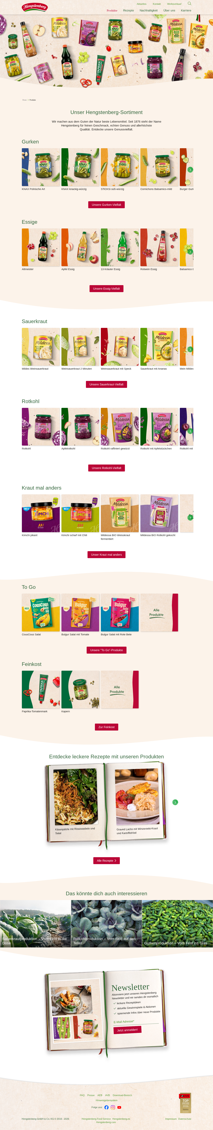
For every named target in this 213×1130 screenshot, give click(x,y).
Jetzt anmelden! (127, 1030)
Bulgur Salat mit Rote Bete (116, 634)
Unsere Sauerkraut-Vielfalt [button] (106, 384)
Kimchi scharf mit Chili (74, 535)
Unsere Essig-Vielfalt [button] (106, 288)
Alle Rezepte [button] (105, 860)
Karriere (186, 10)
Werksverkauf (174, 4)
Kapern (65, 711)
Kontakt (157, 4)
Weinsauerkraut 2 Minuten (76, 368)
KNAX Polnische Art (33, 189)
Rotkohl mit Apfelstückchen (156, 448)
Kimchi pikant (29, 535)
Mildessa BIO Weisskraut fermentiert (115, 537)
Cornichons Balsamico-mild (156, 189)
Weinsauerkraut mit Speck (116, 368)
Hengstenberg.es (121, 1119)
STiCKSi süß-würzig (112, 189)
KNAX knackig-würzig (74, 189)
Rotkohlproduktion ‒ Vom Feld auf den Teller (104, 941)
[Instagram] (113, 1107)
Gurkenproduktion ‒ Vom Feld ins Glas (175, 943)
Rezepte (128, 10)
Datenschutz (184, 1119)
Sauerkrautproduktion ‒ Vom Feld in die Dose (34, 941)
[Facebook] (106, 1107)
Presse (91, 1095)
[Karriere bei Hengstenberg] (185, 1103)
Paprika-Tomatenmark (34, 711)
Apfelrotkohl (68, 448)
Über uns (169, 10)
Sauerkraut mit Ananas (153, 368)
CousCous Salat (31, 634)
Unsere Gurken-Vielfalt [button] (106, 204)
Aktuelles (141, 4)
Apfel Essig (67, 269)
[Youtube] (119, 1107)
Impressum (171, 1119)
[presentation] (190, 169)
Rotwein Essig (148, 269)
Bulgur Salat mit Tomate (75, 634)
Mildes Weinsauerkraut (35, 368)
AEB (100, 1095)
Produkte (112, 10)
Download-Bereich (122, 1095)
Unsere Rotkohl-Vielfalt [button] (106, 468)
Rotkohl (26, 448)
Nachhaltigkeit (149, 10)
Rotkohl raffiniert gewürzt (115, 448)
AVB (107, 1095)
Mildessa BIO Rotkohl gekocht (157, 535)
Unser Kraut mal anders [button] (106, 554)
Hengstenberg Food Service (96, 1119)
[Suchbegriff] (188, 3)
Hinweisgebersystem (106, 1100)
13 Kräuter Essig (110, 269)
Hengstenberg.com (106, 1122)
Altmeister (27, 269)
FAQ (82, 1095)
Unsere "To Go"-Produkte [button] (106, 650)
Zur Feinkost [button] (107, 727)
